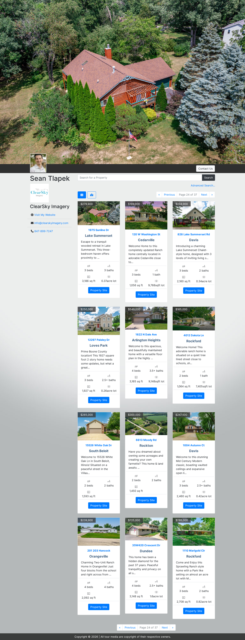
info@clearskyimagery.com (51, 223)
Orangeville (98, 556)
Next (204, 194)
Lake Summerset (98, 236)
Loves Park (99, 345)
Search (208, 177)
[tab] (82, 194)
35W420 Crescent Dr (146, 545)
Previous (169, 194)
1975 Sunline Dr (98, 230)
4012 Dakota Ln (194, 335)
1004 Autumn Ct (193, 445)
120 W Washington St (146, 234)
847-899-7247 (43, 231)
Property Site (98, 290)
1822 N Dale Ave (146, 334)
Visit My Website (44, 214)
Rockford (193, 341)
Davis (193, 240)
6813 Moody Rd (146, 440)
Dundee (146, 551)
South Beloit (98, 451)
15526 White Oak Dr (99, 445)
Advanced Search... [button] (203, 185)
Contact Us (205, 168)
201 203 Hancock (98, 550)
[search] (140, 177)
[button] (7, 82)
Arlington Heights (146, 340)
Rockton (146, 446)
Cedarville (146, 240)
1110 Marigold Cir (193, 550)
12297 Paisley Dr (99, 339)
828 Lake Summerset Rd (194, 234)
